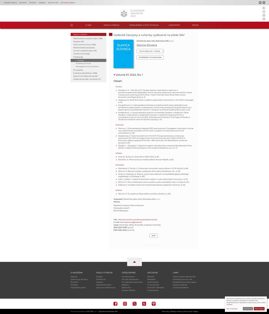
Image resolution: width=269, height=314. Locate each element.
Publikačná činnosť (83, 63)
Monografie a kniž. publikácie (87, 66)
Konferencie (101, 279)
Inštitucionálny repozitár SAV (184, 277)
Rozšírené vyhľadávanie (150, 57)
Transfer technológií (81, 54)
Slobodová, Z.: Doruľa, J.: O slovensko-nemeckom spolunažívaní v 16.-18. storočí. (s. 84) (153, 168)
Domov (75, 25)
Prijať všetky (259, 309)
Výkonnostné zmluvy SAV (84, 45)
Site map (165, 311)
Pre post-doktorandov (130, 279)
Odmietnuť (247, 309)
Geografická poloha (78, 288)
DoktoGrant (126, 288)
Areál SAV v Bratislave (155, 288)
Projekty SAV (78, 42)
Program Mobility (128, 290)
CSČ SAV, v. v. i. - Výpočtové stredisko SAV (102, 311)
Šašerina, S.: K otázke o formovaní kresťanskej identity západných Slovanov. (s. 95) (151, 185)
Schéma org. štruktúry (79, 279)
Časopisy (80, 60)
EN (264, 2)
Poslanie (74, 277)
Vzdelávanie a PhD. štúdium (144, 25)
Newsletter (151, 279)
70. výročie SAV (153, 285)
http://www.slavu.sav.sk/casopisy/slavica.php (137, 220)
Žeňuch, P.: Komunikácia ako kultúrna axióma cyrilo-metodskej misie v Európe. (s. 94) (153, 182)
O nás (88, 25)
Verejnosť (174, 25)
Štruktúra (74, 282)
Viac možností (231, 309)
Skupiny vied (53, 2)
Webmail (42, 2)
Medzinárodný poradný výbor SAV (87, 39)
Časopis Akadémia (180, 285)
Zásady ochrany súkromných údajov (184, 311)
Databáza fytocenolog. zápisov (184, 282)
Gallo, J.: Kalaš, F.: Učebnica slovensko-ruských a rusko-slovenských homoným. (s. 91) (153, 179)
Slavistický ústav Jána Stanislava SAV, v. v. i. (155, 41)
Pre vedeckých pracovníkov (132, 282)
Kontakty (23, 2)
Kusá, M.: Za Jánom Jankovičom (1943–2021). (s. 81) (138, 157)
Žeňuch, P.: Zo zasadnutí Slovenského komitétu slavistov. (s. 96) (144, 194)
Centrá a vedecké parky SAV (85, 51)
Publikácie (77, 57)
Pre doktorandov (128, 277)
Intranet (32, 2)
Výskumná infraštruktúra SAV (85, 76)
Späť (154, 236)
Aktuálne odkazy (68, 2)
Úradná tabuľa (10, 2)
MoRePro (125, 285)
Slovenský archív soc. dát (182, 279)
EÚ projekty (78, 70)
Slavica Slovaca (147, 45)
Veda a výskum (111, 25)
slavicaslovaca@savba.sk (131, 222)
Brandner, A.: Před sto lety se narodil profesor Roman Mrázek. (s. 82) (146, 160)
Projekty (99, 277)
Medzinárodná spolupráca (84, 48)
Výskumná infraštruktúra (105, 288)
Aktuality (150, 277)
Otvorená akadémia (181, 288)
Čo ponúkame (152, 290)
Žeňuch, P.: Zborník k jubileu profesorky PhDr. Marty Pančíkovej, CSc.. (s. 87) (149, 171)
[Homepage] (124, 13)
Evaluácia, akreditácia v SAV (84, 73)
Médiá (195, 25)
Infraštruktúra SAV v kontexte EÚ (87, 79)
